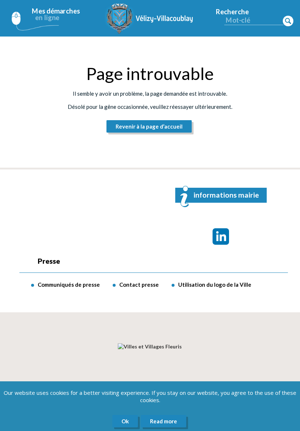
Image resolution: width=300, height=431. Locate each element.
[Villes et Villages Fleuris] (149, 346)
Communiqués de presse (69, 284)
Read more (163, 421)
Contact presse (139, 284)
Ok (125, 421)
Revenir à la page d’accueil (149, 126)
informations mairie (226, 195)
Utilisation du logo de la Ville (214, 284)
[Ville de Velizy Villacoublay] (150, 18)
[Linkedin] (221, 236)
